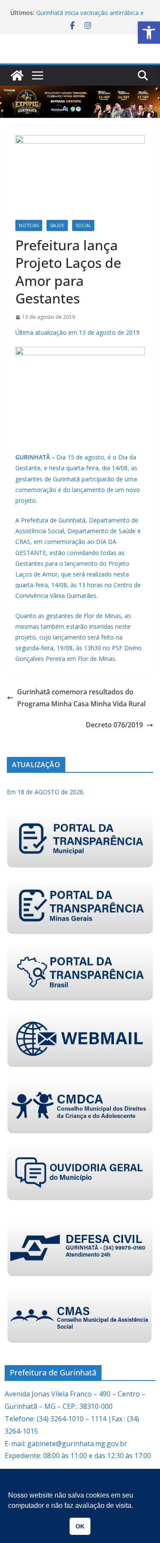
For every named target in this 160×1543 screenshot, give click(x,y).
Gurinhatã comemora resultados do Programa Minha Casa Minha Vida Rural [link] (81, 698)
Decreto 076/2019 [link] (114, 724)
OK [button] (80, 1526)
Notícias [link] (29, 225)
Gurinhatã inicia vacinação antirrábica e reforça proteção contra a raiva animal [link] (90, 17)
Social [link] (83, 225)
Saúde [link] (57, 225)
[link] (149, 32)
